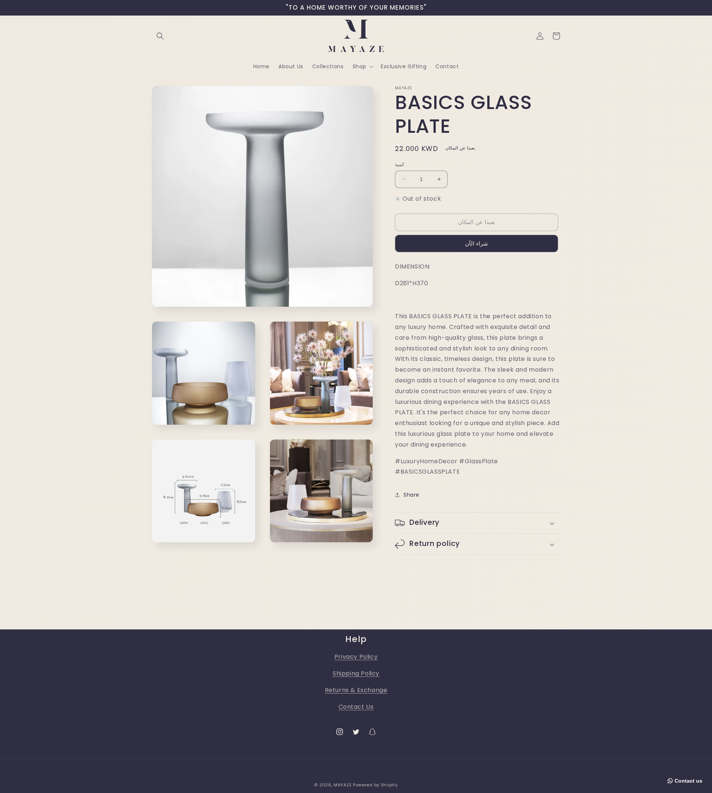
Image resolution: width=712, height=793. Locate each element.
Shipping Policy (356, 673)
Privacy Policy (356, 656)
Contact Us (356, 706)
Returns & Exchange (356, 690)
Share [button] (411, 494)
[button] (160, 36)
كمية (399, 164)
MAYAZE (343, 785)
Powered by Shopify (375, 785)
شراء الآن (476, 243)
